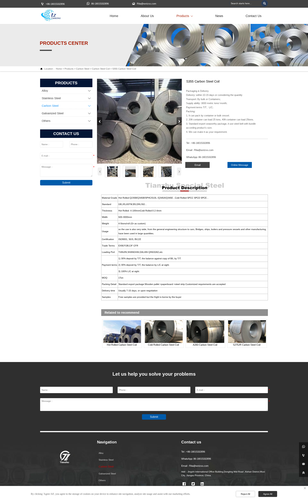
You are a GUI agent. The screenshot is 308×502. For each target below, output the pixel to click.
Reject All (245, 494)
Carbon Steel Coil (101, 68)
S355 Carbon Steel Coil (124, 68)
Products (68, 68)
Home (59, 68)
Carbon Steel (82, 68)
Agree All (267, 494)
